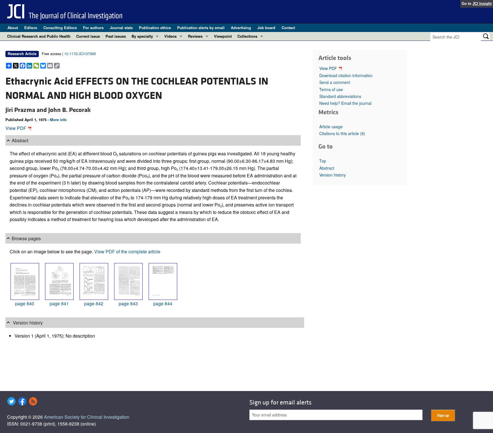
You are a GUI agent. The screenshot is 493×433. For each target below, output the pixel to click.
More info (58, 119)
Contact (288, 27)
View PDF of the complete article (127, 251)
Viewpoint (223, 36)
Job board (266, 27)
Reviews (195, 36)
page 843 (128, 303)
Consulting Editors (60, 27)
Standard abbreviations (340, 96)
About (12, 27)
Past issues (116, 36)
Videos (170, 36)
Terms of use (331, 89)
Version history (332, 175)
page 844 (162, 303)
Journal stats (121, 27)
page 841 (59, 303)
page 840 (24, 303)
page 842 (93, 303)
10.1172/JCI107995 (80, 53)
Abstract (326, 168)
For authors (93, 27)
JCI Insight (482, 3)
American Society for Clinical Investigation (86, 417)
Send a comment (334, 82)
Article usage (331, 126)
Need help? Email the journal (345, 103)
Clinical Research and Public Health (38, 36)
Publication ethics (155, 27)
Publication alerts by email (201, 27)
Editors (30, 27)
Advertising (241, 27)
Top (322, 161)
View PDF (16, 128)
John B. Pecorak (69, 110)
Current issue (88, 36)
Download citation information (346, 75)
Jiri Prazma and (26, 110)
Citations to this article (342, 133)
